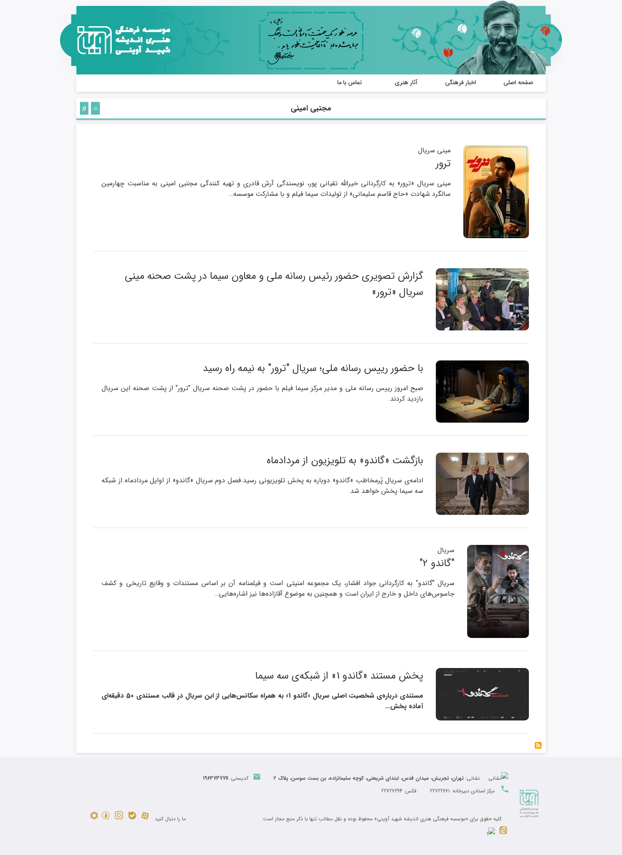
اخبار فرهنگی (460, 82)
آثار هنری (406, 82)
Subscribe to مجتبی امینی (538, 745)
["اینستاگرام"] (119, 819)
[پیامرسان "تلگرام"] (491, 834)
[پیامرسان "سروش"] (105, 819)
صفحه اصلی (518, 82)
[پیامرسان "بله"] (132, 819)
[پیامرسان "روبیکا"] (94, 819)
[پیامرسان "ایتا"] (503, 834)
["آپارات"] (145, 819)
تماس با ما (349, 82)
